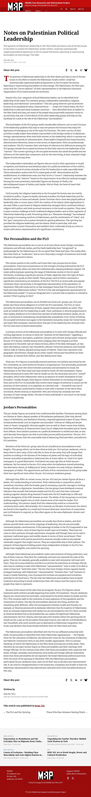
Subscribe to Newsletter (76, 774)
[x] (72, 778)
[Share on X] (71, 70)
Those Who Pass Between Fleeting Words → (66, 712)
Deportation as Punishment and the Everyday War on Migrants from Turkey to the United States (23, 741)
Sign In (72, 9)
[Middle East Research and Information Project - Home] (15, 6)
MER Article (9, 736)
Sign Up (81, 9)
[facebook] (67, 778)
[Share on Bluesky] (86, 70)
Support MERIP (73, 771)
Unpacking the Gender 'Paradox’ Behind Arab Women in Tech (66, 740)
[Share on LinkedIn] (76, 70)
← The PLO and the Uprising (17, 712)
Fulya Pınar (7, 744)
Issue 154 (39, 705)
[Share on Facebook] (66, 70)
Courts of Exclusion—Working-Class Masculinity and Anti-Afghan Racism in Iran (23, 755)
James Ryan (51, 758)
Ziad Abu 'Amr (9, 60)
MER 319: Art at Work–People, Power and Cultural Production (67, 753)
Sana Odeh (71, 744)
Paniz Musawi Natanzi (11, 758)
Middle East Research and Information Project (47, 2)
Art (48, 750)
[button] (29, 11)
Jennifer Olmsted (61, 744)
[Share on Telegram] (81, 70)
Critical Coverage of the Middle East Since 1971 (41, 5)
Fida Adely (50, 744)
